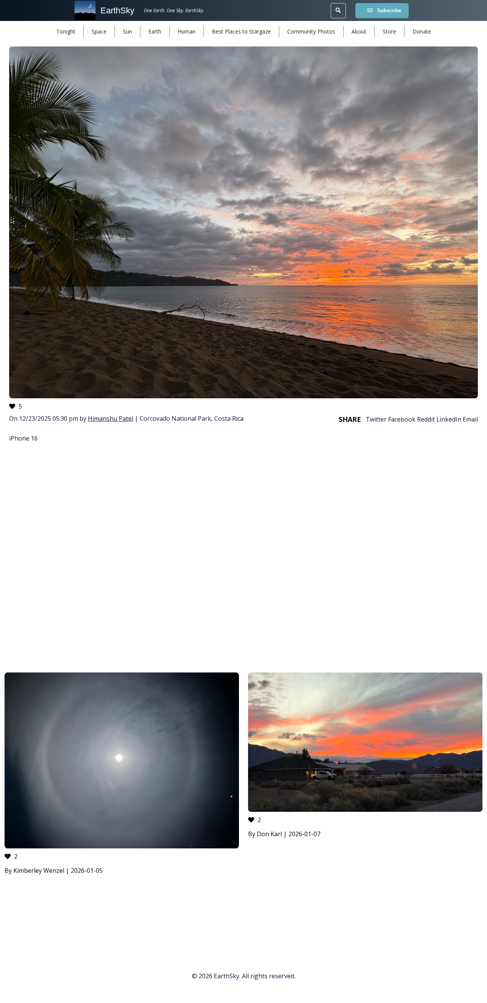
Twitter (376, 419)
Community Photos (311, 31)
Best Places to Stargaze (241, 31)
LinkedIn (448, 419)
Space (99, 31)
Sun (127, 31)
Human (187, 31)
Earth (154, 31)
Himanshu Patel (110, 418)
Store (389, 31)
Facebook (401, 419)
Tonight (65, 31)
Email (470, 419)
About (359, 31)
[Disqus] (243, 558)
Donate (421, 31)
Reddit (426, 419)
